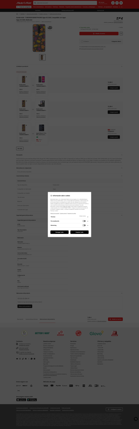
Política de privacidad (54, 213)
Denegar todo (59, 232)
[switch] (84, 221)
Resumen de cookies (72, 213)
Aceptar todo (79, 232)
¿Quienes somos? (63, 213)
